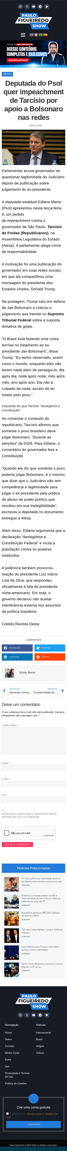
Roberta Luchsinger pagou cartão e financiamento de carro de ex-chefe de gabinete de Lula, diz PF (40, 898)
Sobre (8, 1039)
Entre (8, 1059)
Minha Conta (12, 1052)
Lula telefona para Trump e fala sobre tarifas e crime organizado (40, 948)
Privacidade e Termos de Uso (17, 1075)
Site (4, 795)
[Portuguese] (41, 34)
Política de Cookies (16, 1083)
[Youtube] (33, 6)
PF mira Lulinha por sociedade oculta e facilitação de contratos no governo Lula (41, 880)
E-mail (6, 779)
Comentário (10, 725)
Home (8, 1032)
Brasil (7, 74)
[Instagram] (20, 6)
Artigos (40, 1046)
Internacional (43, 1032)
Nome (6, 763)
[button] (23, 35)
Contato (9, 1046)
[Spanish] (45, 34)
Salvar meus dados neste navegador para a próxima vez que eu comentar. (29, 815)
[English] (31, 34)
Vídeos (40, 1052)
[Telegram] (40, 6)
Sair (7, 1066)
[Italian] (36, 34)
